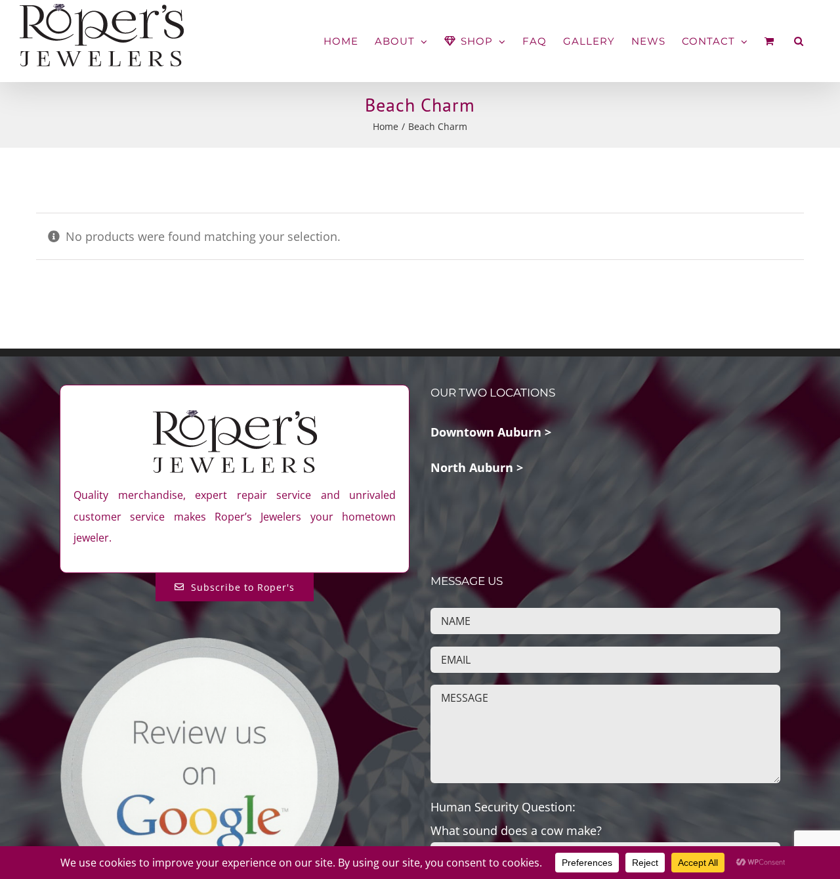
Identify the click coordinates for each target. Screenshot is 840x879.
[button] (799, 41)
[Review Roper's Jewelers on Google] (199, 646)
